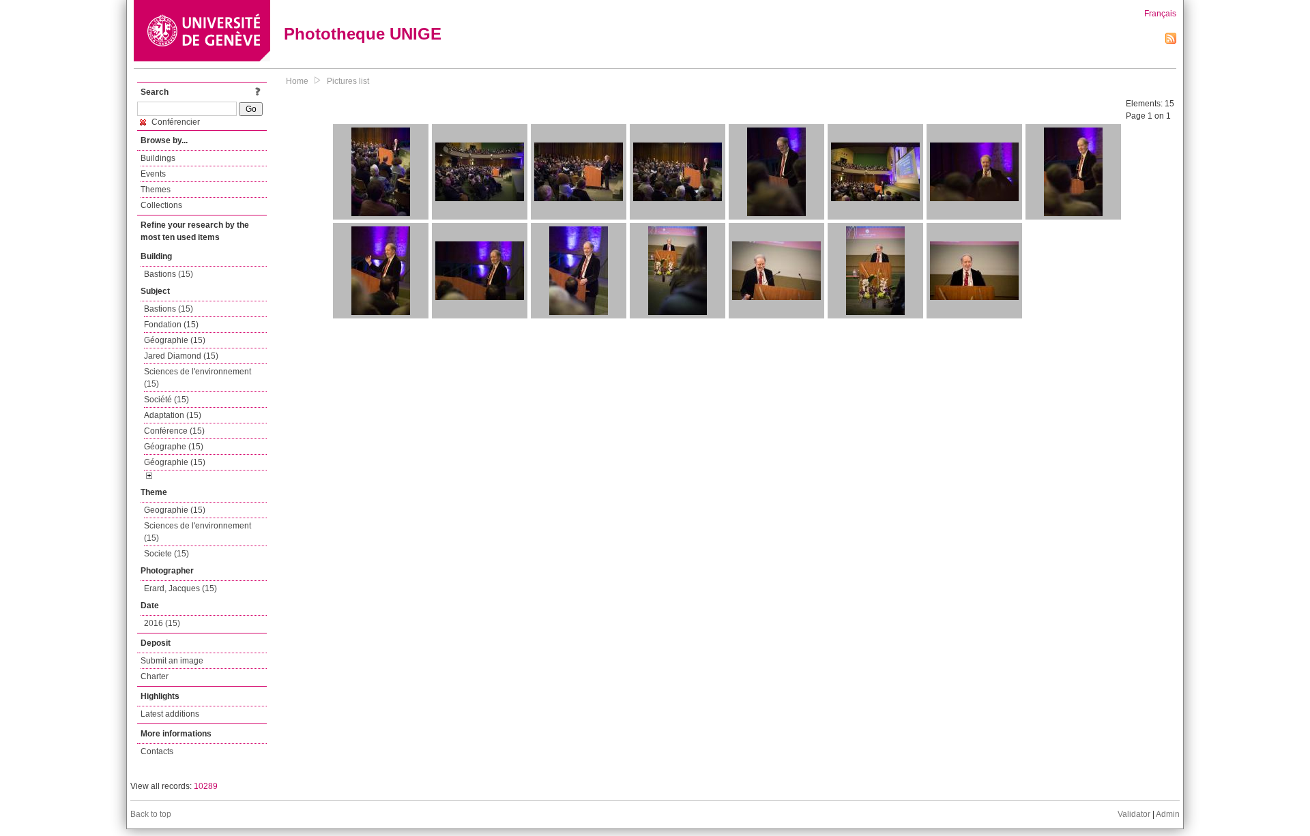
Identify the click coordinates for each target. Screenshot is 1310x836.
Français (1160, 13)
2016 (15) (162, 623)
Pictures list (348, 81)
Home (297, 81)
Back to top (150, 814)
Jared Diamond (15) (181, 356)
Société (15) (166, 399)
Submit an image (172, 661)
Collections (161, 205)
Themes (156, 189)
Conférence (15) (174, 431)
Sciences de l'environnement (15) (197, 378)
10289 (206, 786)
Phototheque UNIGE (362, 34)
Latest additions (170, 714)
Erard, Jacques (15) (180, 588)
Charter (155, 676)
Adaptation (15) (172, 415)
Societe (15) (166, 553)
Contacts (157, 751)
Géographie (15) (174, 340)
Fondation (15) (171, 324)
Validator (1134, 814)
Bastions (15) (168, 274)
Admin (1168, 814)
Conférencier (174, 122)
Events (153, 174)
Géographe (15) (173, 446)
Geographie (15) (174, 510)
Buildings (158, 158)
